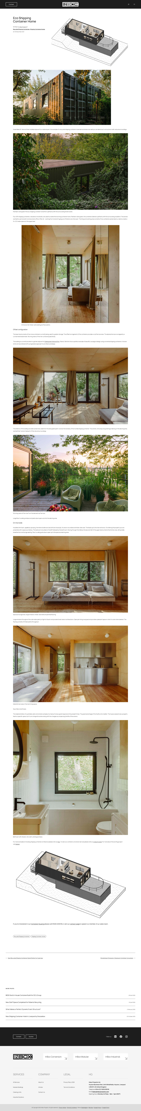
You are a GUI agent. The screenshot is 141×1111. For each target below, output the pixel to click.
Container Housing (37, 924)
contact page (75, 924)
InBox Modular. (82, 1056)
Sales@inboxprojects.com (100, 1092)
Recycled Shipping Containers (21, 29)
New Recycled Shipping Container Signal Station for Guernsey (25, 958)
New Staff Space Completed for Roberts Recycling (23, 1002)
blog (59, 842)
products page (97, 842)
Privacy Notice (62, 1107)
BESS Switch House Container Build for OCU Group (23, 995)
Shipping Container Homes (37, 29)
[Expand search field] (129, 4)
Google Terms (105, 1107)
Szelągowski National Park (52, 341)
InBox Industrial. (112, 1056)
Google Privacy (97, 1107)
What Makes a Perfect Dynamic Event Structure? (23, 1009)
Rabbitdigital (84, 1107)
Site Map (91, 1107)
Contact (11, 4)
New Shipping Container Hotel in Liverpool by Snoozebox (25, 1016)
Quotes (31, 1036)
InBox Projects (23, 27)
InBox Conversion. (53, 1056)
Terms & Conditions (72, 1107)
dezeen (18, 844)
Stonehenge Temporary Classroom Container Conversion (116, 958)
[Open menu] (134, 4)
